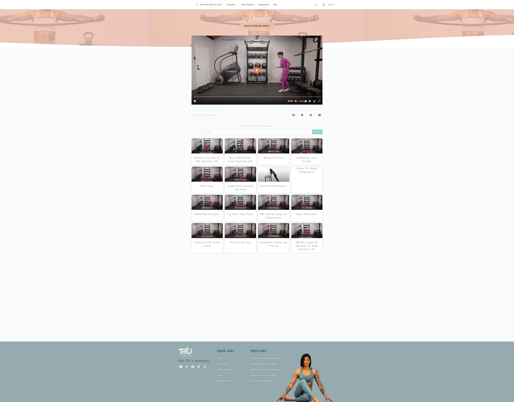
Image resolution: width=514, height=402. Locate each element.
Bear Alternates (306, 214)
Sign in (331, 4)
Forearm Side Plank (240, 214)
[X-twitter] (204, 366)
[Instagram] (186, 366)
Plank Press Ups (240, 242)
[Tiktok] (198, 366)
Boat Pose (207, 186)
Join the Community (194, 361)
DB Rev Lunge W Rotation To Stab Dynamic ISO (307, 246)
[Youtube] (180, 366)
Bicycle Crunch (274, 157)
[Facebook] (192, 366)
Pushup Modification (273, 186)
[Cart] (323, 4)
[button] (293, 115)
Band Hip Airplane (207, 214)
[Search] (316, 4)
